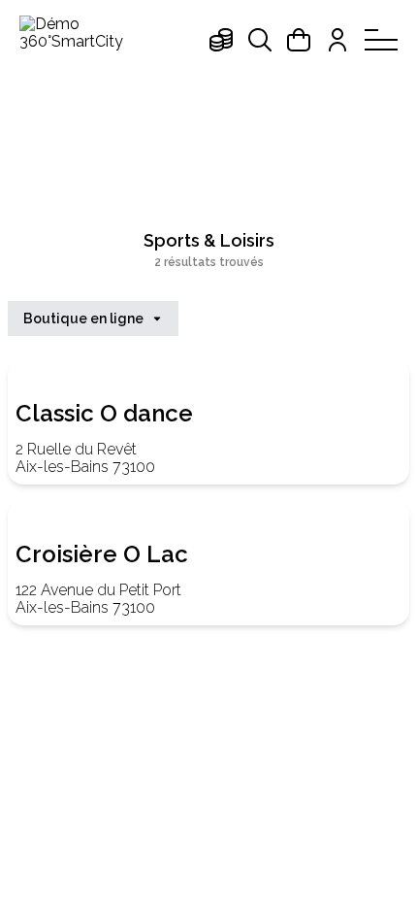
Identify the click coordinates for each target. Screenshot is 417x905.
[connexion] (337, 39)
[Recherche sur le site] (260, 39)
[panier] (298, 39)
